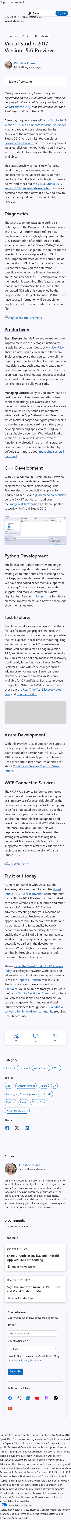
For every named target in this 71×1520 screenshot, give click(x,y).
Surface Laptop (22, 1435)
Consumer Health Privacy (14, 1509)
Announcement (26, 1085)
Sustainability (22, 1501)
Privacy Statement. (31, 1360)
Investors (29, 1497)
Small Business (17, 1480)
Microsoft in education (34, 1455)
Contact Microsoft (50, 1509)
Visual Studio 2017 (17, 1110)
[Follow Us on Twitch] (46, 1399)
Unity (23, 1102)
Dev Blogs (10, 16)
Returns (61, 1447)
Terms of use (27, 1513)
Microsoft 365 (62, 1472)
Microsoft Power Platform (15, 1476)
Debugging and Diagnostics (22, 1094)
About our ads (19, 1518)
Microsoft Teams (39, 1476)
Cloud (9, 1068)
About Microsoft (34, 1493)
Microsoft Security (25, 1472)
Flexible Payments (10, 1455)
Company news (54, 1493)
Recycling (5, 1518)
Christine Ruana (24, 63)
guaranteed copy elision (50, 495)
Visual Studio (41, 1068)
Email (12, 1324)
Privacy (66, 1509)
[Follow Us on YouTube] (37, 1399)
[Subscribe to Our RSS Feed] (10, 1410)
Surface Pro (6, 1435)
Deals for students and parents (33, 1468)
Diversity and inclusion (48, 1497)
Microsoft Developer (45, 1480)
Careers (20, 1493)
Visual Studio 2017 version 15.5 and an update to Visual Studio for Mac (35, 124)
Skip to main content (12, 2)
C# (54, 1085)
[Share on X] (17, 1128)
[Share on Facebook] (7, 1128)
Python (10, 1102)
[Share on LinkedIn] (27, 1128)
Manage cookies (9, 1513)
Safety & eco (55, 1513)
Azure (44, 1085)
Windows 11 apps (47, 1443)
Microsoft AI (7, 1472)
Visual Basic (38, 1102)
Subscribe (15, 1371)
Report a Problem (29, 980)
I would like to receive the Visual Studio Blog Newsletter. (33, 1358)
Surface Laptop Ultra (43, 1435)
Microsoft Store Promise (56, 1451)
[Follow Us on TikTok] (55, 1399)
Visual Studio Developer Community (33, 993)
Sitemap (34, 1509)
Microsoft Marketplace (27, 1489)
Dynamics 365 (45, 1472)
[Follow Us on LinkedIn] (28, 1399)
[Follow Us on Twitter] (19, 1399)
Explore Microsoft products (20, 1443)
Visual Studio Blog (31, 16)
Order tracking (8, 1451)
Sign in (62, 13)
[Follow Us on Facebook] (10, 1399)
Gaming (23, 1068)
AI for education (61, 1468)
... (23, 21)
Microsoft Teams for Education (29, 1460)
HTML (47, 1094)
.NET (8, 1085)
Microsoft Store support (43, 1447)
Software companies (52, 1489)
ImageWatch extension (24, 504)
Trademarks (41, 1513)
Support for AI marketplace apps (26, 1484)
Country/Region (18, 1341)
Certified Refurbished (30, 1451)
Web (56, 1068)
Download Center (18, 1447)
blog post (40, 596)
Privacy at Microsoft (11, 1497)
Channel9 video (27, 694)
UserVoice (57, 347)
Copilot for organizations (31, 1439)
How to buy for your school (28, 1464)
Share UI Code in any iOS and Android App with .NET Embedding (33, 1258)
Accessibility (7, 1501)
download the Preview (19, 143)
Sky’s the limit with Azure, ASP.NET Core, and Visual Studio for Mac (34, 1289)
